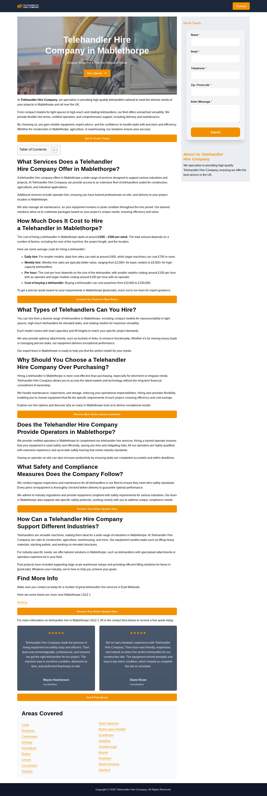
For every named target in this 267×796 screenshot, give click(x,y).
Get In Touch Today (97, 138)
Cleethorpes (29, 736)
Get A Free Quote (97, 697)
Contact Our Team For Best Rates (97, 299)
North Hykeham (109, 723)
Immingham (29, 748)
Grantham (105, 758)
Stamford (104, 769)
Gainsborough (108, 746)
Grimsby (27, 742)
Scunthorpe (106, 735)
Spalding (104, 740)
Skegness (28, 730)
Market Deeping (109, 764)
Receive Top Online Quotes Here (97, 508)
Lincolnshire (29, 765)
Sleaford (27, 771)
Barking (22, 602)
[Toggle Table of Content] (52, 150)
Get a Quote (94, 73)
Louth (25, 724)
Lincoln (26, 759)
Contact (241, 6)
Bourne (103, 752)
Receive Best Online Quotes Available (97, 414)
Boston (26, 754)
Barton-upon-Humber (112, 729)
